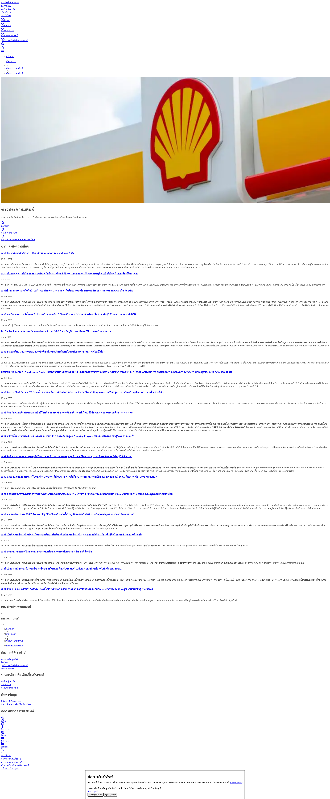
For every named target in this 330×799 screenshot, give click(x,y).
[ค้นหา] (165, 47)
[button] (165, 16)
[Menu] (165, 51)
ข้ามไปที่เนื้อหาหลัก (10, 3)
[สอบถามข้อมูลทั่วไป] (165, 44)
